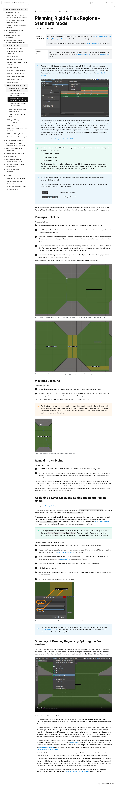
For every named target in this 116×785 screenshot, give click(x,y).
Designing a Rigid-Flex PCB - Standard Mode (76, 11)
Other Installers (105, 54)
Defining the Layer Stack (53, 506)
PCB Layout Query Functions (16, 134)
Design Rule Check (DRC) (15, 79)
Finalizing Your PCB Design (15, 73)
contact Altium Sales (93, 43)
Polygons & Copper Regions (16, 70)
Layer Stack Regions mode (50, 629)
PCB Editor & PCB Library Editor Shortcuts (17, 130)
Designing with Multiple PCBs (15, 153)
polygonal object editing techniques (77, 771)
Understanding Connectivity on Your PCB (17, 64)
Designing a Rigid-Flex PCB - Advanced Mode (18, 110)
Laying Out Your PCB (12, 45)
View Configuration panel (65, 552)
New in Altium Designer (13, 12)
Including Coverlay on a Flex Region (17, 115)
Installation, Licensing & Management (13, 171)
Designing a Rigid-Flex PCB (64, 139)
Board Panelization (13, 82)
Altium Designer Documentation (48, 11)
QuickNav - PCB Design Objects (17, 137)
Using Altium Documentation (16, 178)
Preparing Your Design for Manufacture (14, 149)
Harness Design (11, 156)
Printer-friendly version (107, 783)
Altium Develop (98, 37)
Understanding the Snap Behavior (48, 749)
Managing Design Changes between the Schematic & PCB (15, 42)
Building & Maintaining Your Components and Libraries (14, 160)
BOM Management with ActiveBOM (13, 37)
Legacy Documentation (83, 54)
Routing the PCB (12, 67)
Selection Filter (65, 559)
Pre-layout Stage (12, 56)
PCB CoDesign (12, 126)
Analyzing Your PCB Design (14, 140)
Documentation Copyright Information (15, 182)
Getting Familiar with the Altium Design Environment (15, 21)
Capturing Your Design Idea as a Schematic (16, 26)
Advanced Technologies (14, 123)
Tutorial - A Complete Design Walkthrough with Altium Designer (16, 16)
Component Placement (14, 59)
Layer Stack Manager (101, 522)
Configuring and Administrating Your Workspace (15, 166)
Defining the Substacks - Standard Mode (18, 94)
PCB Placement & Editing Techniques (15, 53)
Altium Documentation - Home (16, 186)
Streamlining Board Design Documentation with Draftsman (15, 144)
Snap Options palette (46, 747)
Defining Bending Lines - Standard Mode (18, 104)
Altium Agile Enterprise (59, 39)
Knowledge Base (12, 189)
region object (74, 742)
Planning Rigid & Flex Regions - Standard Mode (18, 99)
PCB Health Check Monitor (15, 76)
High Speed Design (13, 120)
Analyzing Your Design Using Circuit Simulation (14, 31)
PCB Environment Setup (14, 48)
